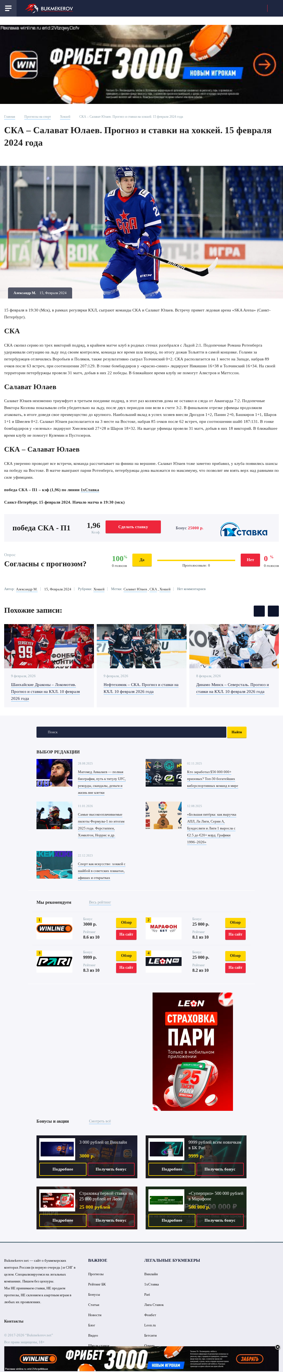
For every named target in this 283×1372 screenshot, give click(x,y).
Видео (93, 1335)
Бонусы (94, 1294)
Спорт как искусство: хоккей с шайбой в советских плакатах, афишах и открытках (101, 871)
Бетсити (150, 1335)
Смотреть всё (100, 1121)
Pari (147, 1294)
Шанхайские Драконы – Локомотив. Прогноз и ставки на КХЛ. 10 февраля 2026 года (45, 691)
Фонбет (150, 1315)
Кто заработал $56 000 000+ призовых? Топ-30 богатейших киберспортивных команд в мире (212, 779)
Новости (94, 1315)
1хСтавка (90, 490)
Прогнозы (96, 1274)
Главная (9, 117)
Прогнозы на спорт (37, 117)
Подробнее (63, 1169)
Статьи (93, 1305)
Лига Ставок (154, 1305)
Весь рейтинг (100, 902)
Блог (91, 1325)
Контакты (13, 1321)
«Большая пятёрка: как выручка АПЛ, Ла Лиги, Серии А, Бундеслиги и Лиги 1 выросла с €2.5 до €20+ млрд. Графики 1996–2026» (211, 828)
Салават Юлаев (135, 589)
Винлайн (151, 1274)
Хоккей (65, 117)
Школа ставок (98, 1346)
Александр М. (27, 589)
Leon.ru (150, 1325)
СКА (153, 589)
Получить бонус (111, 1169)
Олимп (149, 1346)
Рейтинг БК (97, 1284)
